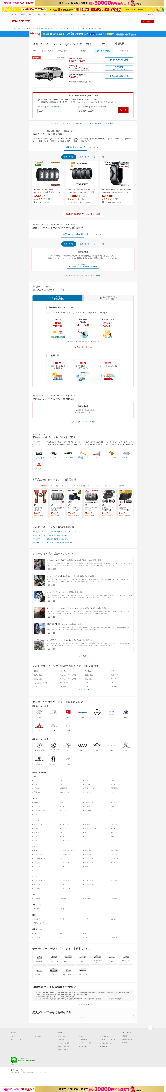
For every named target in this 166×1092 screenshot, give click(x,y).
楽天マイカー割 (63, 1049)
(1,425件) (76, 515)
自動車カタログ (84, 1046)
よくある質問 (38, 1036)
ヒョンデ (37, 919)
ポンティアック (90, 828)
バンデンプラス (65, 862)
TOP (12, 1036)
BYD (35, 933)
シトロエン (38, 898)
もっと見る (82, 656)
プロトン (63, 933)
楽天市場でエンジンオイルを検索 (83, 422)
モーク (36, 870)
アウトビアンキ (65, 880)
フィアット (89, 880)
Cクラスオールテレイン (42, 683)
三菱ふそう (38, 792)
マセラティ (38, 884)
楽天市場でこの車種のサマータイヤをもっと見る (83, 214)
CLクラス (88, 679)
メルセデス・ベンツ (41, 810)
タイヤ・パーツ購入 (85, 1043)
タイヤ (55, 123)
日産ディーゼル (90, 788)
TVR (35, 850)
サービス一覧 (15, 1072)
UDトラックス (65, 792)
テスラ (36, 836)
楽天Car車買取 (104, 1036)
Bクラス (113, 671)
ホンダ (87, 780)
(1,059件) (110, 515)
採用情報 (124, 1042)
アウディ (37, 806)
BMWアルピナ (90, 802)
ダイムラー (114, 850)
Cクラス (113, 679)
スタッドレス (85, 157)
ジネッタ (63, 858)
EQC (112, 683)
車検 (83, 51)
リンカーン (38, 832)
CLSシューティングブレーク (70, 679)
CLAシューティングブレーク (70, 675)
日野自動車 (114, 788)
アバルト (37, 888)
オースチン (114, 862)
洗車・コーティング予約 (107, 1040)
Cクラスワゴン (65, 683)
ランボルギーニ (90, 884)
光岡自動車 (63, 788)
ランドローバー (65, 854)
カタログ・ (42, 51)
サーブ (36, 909)
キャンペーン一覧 (16, 1040)
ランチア (63, 884)
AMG (36, 802)
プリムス (114, 832)
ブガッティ (114, 898)
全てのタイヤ (94, 147)
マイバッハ (63, 810)
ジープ (62, 836)
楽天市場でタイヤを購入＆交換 (110, 298)
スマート (114, 802)
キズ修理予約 (83, 1040)
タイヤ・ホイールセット (74, 123)
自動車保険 (103, 1046)
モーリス (37, 866)
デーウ (62, 919)
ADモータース (39, 923)
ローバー (114, 854)
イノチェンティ (65, 888)
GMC (112, 836)
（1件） (82, 199)
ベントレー (38, 854)
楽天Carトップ (18, 29)
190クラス (63, 671)
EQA (83, 29)
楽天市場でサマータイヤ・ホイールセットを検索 (83, 275)
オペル (62, 806)
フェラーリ (114, 880)
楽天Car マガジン (63, 1046)
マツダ (36, 784)
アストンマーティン (67, 850)
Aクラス (88, 671)
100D (36, 671)
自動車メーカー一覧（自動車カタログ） (38, 29)
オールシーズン (99, 157)
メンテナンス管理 (63, 1043)
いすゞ (62, 784)
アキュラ (114, 792)
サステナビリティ (42, 1072)
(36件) (92, 515)
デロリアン (63, 832)
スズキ (113, 784)
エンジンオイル (95, 123)
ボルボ (62, 909)
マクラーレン (90, 862)
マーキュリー (115, 828)
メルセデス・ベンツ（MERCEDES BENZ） (66, 29)
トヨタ (36, 780)
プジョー (63, 898)
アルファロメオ (39, 880)
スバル (87, 784)
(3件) (58, 515)
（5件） (48, 199)
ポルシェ (114, 806)
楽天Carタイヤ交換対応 (75, 147)
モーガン (37, 862)
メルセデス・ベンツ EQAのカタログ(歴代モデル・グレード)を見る (56, 532)
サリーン (88, 832)
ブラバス (88, 810)
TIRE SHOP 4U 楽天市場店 (112, 202)
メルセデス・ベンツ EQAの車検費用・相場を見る (50, 539)
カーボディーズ (116, 858)
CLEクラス (89, 675)
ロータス (88, 854)
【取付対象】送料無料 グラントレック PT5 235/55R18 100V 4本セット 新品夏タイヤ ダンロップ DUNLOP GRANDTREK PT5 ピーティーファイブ (82, 191)
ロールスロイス (39, 858)
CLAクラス (38, 675)
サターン (88, 824)
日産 (61, 780)
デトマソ (114, 884)
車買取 (62, 51)
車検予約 (61, 1040)
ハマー (36, 840)
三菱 (112, 780)
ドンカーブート (116, 933)
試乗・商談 (61, 1036)
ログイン (149, 21)
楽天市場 (150, 14)
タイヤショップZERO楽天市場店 (80, 202)
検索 (124, 110)
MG (86, 866)
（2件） (116, 199)
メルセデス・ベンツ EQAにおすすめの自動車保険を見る (52, 542)
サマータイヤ (68, 157)
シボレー (114, 824)
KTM (86, 937)
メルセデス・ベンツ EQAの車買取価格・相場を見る (50, 535)
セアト (62, 937)
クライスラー (64, 824)
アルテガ (37, 814)
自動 (123, 51)
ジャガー (88, 850)
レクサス (88, 792)
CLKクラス (114, 675)
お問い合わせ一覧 (27, 1072)
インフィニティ (65, 840)
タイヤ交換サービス (106, 1043)
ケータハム (89, 858)
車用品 (110, 123)
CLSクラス (38, 679)
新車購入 (82, 1036)
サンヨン (114, 919)
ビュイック (38, 828)
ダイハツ (37, 788)
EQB (86, 683)
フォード (63, 828)
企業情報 (124, 1036)
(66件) (41, 515)
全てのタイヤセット (95, 234)
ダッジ (87, 836)
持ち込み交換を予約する (83, 347)
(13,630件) (128, 515)
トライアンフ (64, 866)
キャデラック (38, 824)
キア (86, 919)
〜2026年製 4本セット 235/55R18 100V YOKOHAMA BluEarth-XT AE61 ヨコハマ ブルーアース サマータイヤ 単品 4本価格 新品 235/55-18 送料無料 (116, 191)
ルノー (87, 898)
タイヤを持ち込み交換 (59, 298)
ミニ (112, 810)
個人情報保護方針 (127, 1039)
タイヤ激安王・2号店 (42, 202)
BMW (61, 802)
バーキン (37, 937)
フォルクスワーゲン (92, 806)
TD (86, 933)
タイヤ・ (103, 51)
